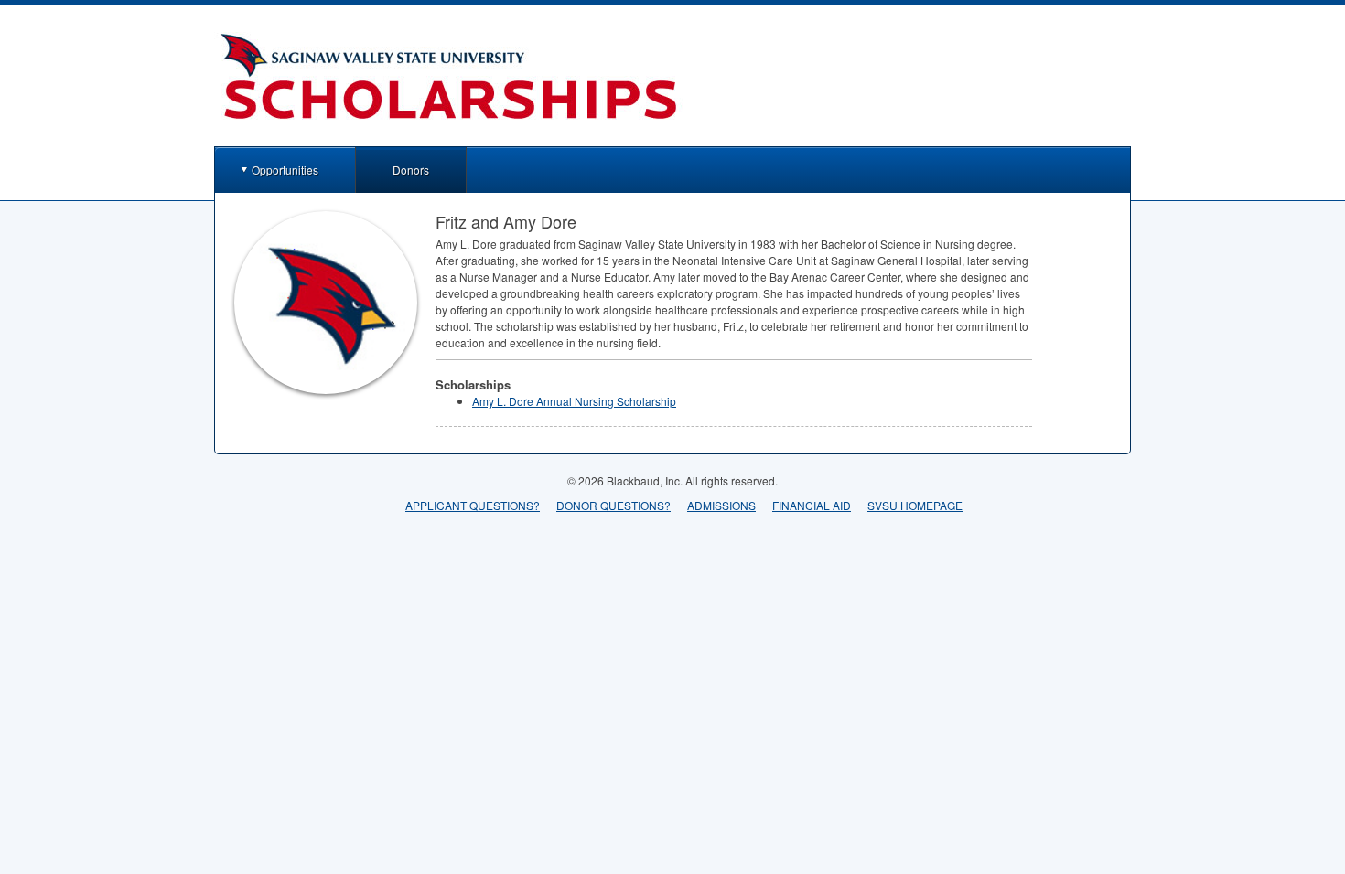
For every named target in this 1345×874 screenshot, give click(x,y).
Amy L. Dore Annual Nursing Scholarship (574, 401)
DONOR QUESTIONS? (613, 505)
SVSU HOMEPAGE (915, 505)
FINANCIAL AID (811, 505)
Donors (411, 169)
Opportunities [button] (285, 169)
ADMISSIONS (721, 505)
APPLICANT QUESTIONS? (472, 505)
